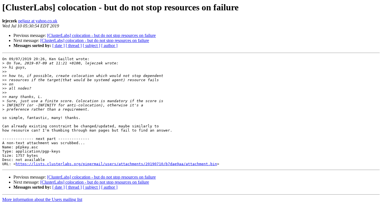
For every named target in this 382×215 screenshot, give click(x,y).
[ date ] (58, 45)
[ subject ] (91, 45)
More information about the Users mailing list (42, 199)
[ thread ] (74, 45)
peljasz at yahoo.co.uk (37, 20)
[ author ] (109, 45)
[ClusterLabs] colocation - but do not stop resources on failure (101, 35)
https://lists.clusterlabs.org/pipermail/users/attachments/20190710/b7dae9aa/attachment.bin (116, 164)
